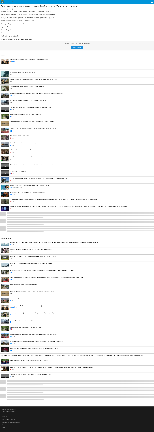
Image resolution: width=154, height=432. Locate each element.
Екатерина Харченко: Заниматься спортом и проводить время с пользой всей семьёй (33, 128)
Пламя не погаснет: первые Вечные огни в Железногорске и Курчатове (29, 360)
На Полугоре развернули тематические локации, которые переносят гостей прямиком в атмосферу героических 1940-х (42, 270)
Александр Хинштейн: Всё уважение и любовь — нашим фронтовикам (29, 59)
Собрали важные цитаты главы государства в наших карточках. (98, 355)
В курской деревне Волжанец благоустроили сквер (23, 284)
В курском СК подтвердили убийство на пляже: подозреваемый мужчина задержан (32, 121)
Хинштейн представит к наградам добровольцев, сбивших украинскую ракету (31, 249)
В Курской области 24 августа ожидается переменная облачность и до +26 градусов (33, 256)
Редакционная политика (8, 419)
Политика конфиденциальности (11, 422)
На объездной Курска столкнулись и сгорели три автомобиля (26, 320)
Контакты (4, 416)
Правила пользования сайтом (10, 425)
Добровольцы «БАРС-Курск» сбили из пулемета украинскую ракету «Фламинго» (31, 164)
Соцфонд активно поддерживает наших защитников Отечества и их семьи (30, 185)
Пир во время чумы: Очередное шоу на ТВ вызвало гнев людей (27, 192)
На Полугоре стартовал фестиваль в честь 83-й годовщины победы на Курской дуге (33, 313)
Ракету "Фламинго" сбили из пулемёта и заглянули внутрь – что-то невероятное (31, 142)
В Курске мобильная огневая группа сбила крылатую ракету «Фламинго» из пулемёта (33, 150)
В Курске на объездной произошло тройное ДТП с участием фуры (28, 100)
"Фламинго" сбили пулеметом (18, 171)
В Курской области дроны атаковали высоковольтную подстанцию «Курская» (31, 263)
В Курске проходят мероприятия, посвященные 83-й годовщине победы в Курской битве (34, 348)
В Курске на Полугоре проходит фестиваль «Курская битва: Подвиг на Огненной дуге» (33, 79)
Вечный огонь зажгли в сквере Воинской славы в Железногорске (27, 157)
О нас (3, 414)
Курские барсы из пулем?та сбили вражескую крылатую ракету (27, 86)
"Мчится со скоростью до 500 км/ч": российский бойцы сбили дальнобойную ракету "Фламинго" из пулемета (39, 178)
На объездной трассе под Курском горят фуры (22, 72)
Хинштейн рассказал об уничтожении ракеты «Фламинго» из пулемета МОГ (30, 107)
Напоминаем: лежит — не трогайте (19, 135)
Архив (3, 427)
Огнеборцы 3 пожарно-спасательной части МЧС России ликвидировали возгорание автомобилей (36, 93)
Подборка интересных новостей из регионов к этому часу (25, 114)
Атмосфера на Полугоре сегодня (19, 298)
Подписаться (77, 47)
